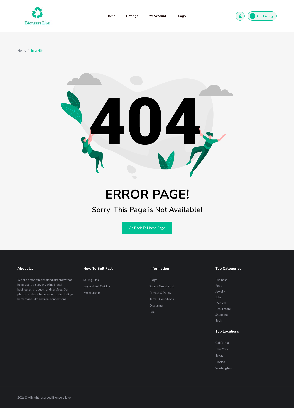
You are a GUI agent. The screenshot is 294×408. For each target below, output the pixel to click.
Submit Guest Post (161, 286)
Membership (91, 292)
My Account (157, 16)
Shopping (221, 314)
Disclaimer (156, 305)
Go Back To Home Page (147, 228)
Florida (220, 362)
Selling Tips (91, 280)
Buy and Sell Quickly (96, 286)
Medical (220, 303)
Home (111, 16)
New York (221, 349)
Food (218, 285)
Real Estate (223, 309)
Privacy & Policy (160, 292)
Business (221, 280)
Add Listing (264, 16)
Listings (132, 16)
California (222, 342)
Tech (218, 320)
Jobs (218, 297)
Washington (223, 368)
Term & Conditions (161, 299)
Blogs (181, 16)
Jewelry (220, 291)
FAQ (152, 312)
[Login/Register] (240, 16)
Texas (219, 355)
